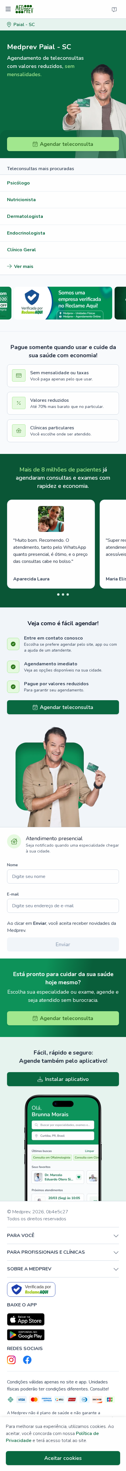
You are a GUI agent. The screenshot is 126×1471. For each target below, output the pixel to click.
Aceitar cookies (63, 1458)
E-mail (13, 894)
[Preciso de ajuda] (114, 9)
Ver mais (23, 266)
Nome (12, 865)
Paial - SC (24, 24)
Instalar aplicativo (67, 1079)
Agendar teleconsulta (66, 144)
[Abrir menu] (9, 9)
